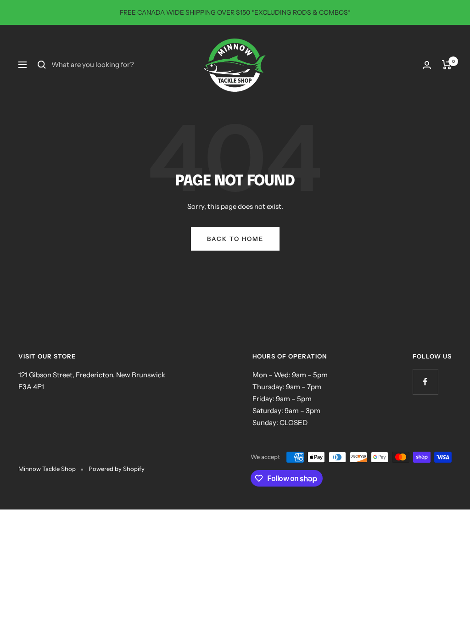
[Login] (427, 65)
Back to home (235, 238)
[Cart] (447, 64)
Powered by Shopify (117, 468)
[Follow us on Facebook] (425, 381)
